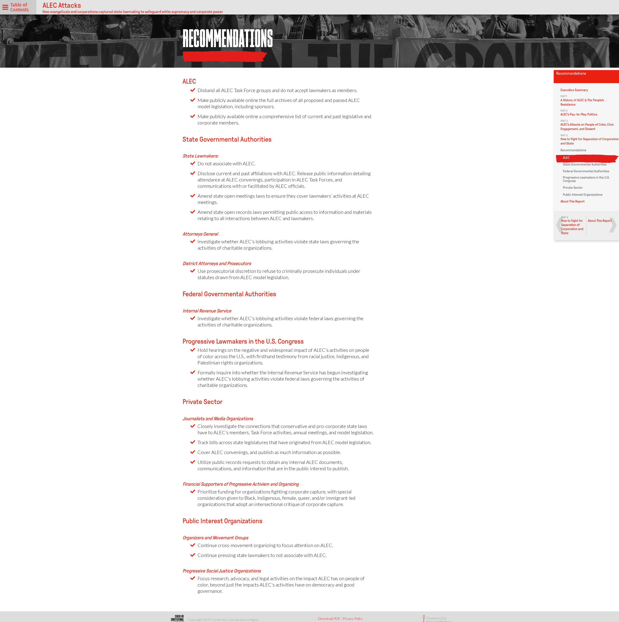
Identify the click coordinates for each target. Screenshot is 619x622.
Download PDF (329, 618)
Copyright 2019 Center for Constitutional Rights (223, 620)
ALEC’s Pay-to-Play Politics (578, 112)
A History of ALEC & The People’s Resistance (582, 100)
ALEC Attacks (62, 5)
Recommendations (573, 150)
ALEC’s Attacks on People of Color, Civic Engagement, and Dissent (587, 125)
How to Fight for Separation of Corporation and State (589, 139)
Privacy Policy (353, 618)
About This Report (572, 201)
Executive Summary (574, 90)
